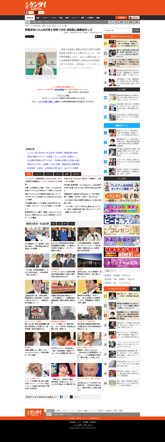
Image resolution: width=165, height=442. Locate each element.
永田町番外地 (55, 269)
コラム (71, 224)
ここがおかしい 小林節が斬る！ (86, 321)
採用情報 (93, 422)
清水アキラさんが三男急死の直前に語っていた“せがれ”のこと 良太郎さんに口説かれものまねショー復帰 (44, 197)
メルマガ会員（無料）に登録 (48, 101)
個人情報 (72, 418)
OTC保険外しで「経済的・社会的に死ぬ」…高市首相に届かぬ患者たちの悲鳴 (37, 246)
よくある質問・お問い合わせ (82, 425)
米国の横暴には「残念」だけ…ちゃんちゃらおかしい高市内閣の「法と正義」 (37, 352)
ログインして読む (63, 95)
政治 (53, 224)
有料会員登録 (59, 90)
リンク (85, 418)
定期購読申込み (94, 418)
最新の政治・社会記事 (37, 223)
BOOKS (76, 174)
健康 (67, 18)
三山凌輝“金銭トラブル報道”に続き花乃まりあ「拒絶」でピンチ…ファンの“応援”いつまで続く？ (43, 206)
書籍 (98, 18)
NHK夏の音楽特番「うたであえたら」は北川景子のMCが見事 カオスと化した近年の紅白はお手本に (82, 188)
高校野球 (108, 275)
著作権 (79, 418)
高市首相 (108, 279)
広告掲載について (75, 422)
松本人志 (131, 279)
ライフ (54, 18)
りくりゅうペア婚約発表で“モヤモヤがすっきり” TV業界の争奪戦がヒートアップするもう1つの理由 (43, 181)
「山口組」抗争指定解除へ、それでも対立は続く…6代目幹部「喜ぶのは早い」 (37, 272)
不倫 (115, 279)
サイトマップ (62, 418)
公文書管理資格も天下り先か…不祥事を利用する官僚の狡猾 (53, 160)
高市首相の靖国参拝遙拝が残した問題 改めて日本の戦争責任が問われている (89, 326)
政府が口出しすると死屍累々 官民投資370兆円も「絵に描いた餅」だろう (89, 274)
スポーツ (45, 18)
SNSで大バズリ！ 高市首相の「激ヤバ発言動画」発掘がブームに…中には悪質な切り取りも (63, 350)
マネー (58, 174)
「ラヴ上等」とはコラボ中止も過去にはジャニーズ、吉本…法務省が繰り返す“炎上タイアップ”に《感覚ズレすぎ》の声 (82, 209)
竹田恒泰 (108, 283)
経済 (61, 18)
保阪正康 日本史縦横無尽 (58, 321)
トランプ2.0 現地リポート (32, 378)
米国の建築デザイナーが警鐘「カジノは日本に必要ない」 (52, 157)
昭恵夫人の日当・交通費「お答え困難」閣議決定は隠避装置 (53, 164)
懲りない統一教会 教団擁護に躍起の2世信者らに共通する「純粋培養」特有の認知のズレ (37, 326)
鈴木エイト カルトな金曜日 (33, 321)
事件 (65, 224)
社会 (59, 224)
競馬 (82, 18)
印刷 (99, 37)
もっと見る (122, 89)
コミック (75, 18)
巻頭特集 (80, 269)
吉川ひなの (126, 275)
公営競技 (90, 18)
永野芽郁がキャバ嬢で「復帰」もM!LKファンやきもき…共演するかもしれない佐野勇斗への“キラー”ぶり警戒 (43, 215)
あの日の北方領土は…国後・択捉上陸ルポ (89, 379)
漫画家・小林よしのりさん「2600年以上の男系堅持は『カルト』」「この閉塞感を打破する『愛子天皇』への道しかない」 (89, 355)
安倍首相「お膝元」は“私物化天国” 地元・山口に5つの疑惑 (52, 168)
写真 (115, 411)
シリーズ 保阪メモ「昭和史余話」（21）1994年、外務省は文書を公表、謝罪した (63, 326)
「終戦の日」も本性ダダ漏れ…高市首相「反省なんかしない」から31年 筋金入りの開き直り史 (63, 381)
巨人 (115, 283)
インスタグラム (124, 283)
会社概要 (85, 422)
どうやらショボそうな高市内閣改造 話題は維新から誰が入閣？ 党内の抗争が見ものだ (63, 274)
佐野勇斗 (122, 279)
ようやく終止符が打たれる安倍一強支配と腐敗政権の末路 (52, 153)
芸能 (37, 18)
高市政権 (116, 275)
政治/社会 (29, 18)
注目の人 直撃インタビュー (85, 347)
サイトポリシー (51, 418)
